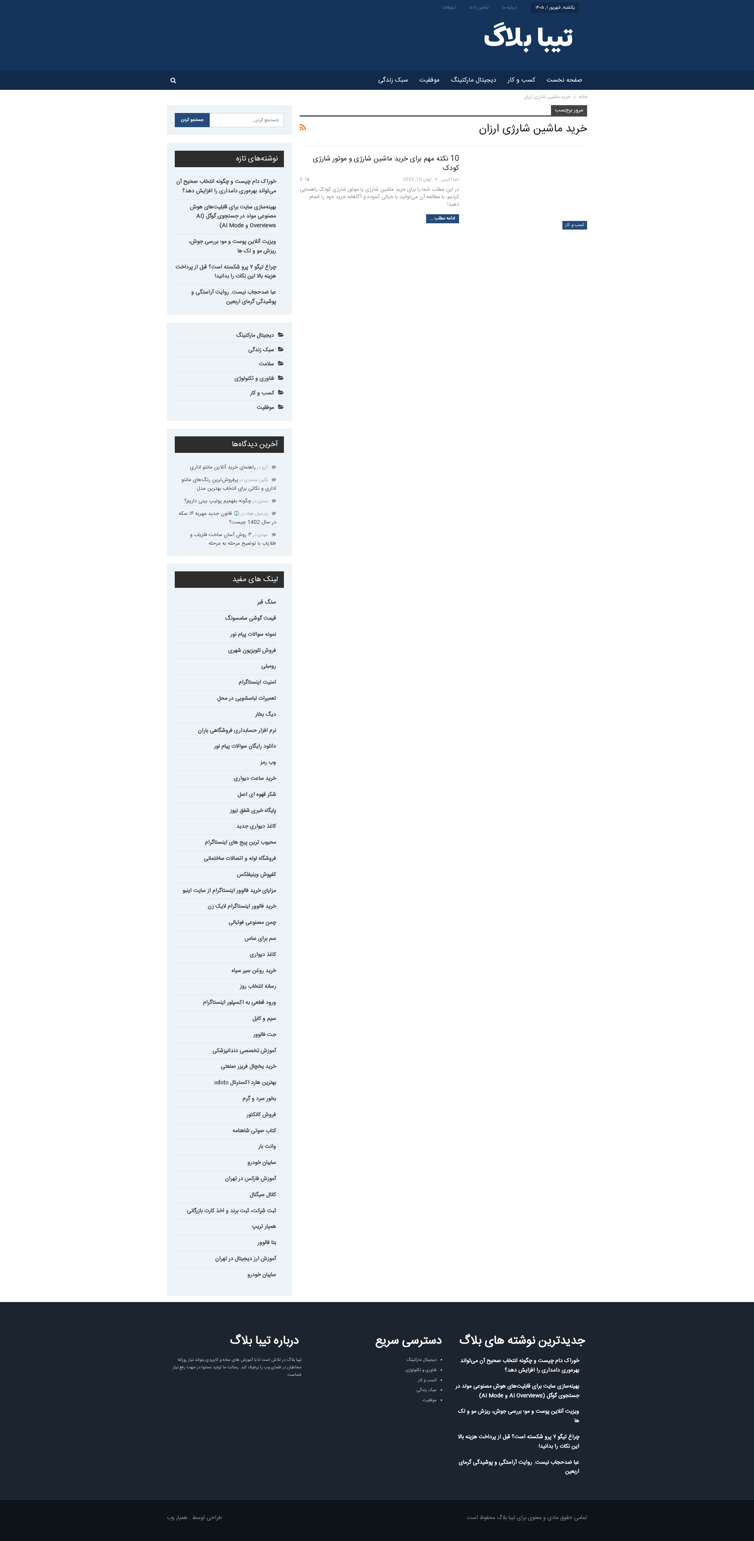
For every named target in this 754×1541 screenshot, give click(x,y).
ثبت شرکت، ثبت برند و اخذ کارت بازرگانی (231, 1211)
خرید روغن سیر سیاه (254, 971)
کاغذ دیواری (263, 954)
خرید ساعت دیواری (255, 778)
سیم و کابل (264, 1018)
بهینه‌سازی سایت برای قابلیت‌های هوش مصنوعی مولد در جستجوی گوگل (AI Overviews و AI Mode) (233, 216)
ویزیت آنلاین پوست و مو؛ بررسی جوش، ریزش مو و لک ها (232, 246)
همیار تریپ (264, 1226)
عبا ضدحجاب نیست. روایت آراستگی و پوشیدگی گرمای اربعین (233, 297)
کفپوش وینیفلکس (256, 874)
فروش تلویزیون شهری (252, 650)
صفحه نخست (564, 80)
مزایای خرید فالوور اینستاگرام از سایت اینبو (229, 890)
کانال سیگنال (263, 1195)
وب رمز (268, 762)
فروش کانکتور (261, 1115)
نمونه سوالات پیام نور (253, 634)
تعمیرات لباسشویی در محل (246, 698)
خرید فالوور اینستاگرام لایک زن (242, 906)
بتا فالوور (267, 1242)
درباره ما (509, 7)
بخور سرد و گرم (259, 1098)
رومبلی (268, 666)
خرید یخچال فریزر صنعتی (248, 1066)
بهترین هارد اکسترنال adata (245, 1082)
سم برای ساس (260, 938)
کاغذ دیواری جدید (256, 826)
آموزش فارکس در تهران (250, 1179)
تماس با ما (479, 7)
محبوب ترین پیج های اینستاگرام (240, 842)
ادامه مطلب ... (442, 218)
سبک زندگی (393, 80)
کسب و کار (521, 80)
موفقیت (429, 80)
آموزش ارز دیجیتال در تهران (245, 1259)
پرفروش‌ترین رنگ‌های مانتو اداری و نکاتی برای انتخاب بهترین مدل (228, 484)
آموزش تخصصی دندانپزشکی (244, 1051)
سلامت (266, 364)
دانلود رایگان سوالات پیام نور (245, 746)
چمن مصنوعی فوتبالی (252, 922)
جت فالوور (264, 1034)
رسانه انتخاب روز (258, 986)
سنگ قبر (266, 602)
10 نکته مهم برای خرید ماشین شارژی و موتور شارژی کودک (386, 163)
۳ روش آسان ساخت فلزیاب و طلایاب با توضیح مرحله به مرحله (233, 539)
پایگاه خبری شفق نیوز (253, 810)
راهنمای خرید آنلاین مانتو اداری (223, 467)
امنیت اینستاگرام (257, 682)
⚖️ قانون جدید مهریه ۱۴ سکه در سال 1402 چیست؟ (227, 518)
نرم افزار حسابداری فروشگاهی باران (237, 730)
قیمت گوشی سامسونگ (250, 618)
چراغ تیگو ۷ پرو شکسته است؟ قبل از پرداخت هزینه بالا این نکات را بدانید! (226, 272)
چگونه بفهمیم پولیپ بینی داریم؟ (217, 501)
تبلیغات (449, 7)
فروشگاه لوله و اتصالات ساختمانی (240, 858)
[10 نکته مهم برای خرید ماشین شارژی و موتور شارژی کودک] (528, 192)
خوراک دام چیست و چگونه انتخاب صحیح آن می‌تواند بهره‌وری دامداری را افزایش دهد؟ (226, 186)
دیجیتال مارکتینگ (473, 80)
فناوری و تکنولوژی (254, 378)
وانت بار (267, 1146)
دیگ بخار (265, 714)
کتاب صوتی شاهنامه (254, 1131)
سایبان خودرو (261, 1162)
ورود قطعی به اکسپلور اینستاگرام (239, 1002)
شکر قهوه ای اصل (257, 794)
